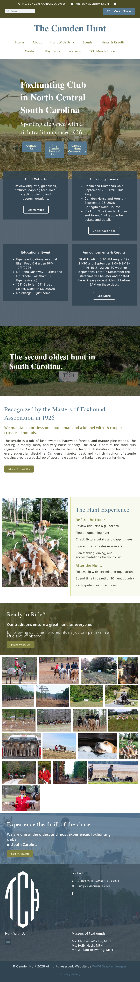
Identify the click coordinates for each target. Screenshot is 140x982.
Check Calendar (104, 231)
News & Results (113, 42)
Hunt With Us (60, 42)
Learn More (36, 210)
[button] (8, 942)
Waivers (75, 51)
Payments (52, 51)
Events (88, 42)
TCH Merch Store (102, 51)
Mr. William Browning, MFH (92, 950)
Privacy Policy (70, 974)
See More (104, 296)
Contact (31, 51)
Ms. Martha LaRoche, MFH (91, 941)
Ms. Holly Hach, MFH (87, 945)
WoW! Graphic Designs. (109, 966)
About (37, 42)
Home (19, 42)
